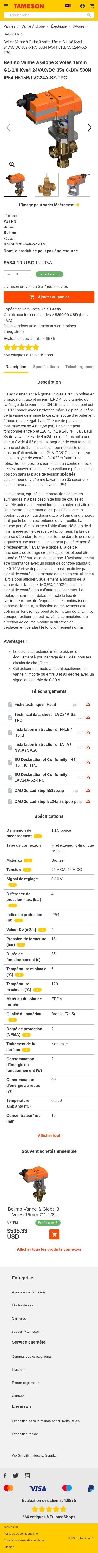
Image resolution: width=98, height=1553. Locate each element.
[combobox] (49, 15)
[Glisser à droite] (8, 127)
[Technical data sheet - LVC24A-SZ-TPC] (88, 718)
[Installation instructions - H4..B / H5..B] (88, 733)
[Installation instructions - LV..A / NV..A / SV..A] (88, 748)
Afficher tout (49, 1135)
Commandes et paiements (32, 1356)
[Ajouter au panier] (54, 1234)
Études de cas (22, 1305)
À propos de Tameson (28, 1292)
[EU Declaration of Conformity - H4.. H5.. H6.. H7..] (88, 763)
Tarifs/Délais (70, 1421)
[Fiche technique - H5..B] (88, 705)
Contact (18, 1396)
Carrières (19, 1318)
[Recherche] (90, 15)
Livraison (18, 1369)
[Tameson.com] (28, 6)
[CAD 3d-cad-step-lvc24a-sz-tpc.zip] (88, 802)
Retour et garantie (25, 1383)
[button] (6, 6)
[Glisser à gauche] (89, 127)
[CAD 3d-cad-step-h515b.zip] (88, 791)
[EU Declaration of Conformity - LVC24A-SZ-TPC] (88, 778)
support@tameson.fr (27, 1331)
